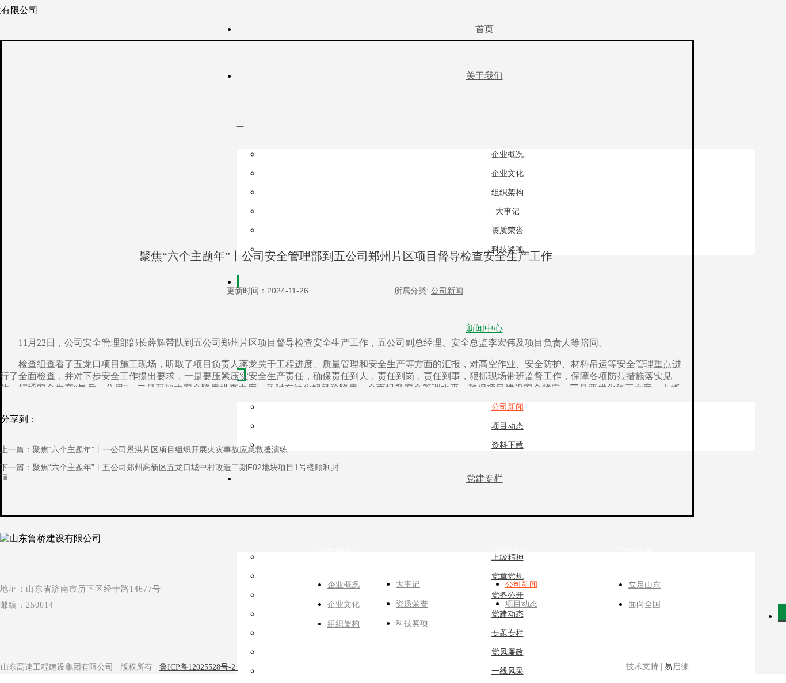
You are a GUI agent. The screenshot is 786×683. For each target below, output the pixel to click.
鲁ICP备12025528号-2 (198, 667)
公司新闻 (447, 291)
